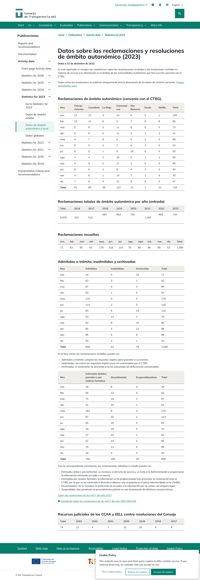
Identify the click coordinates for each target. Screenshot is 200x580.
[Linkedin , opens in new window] (160, 5)
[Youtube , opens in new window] (167, 5)
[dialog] (147, 564)
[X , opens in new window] (153, 5)
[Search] (179, 13)
